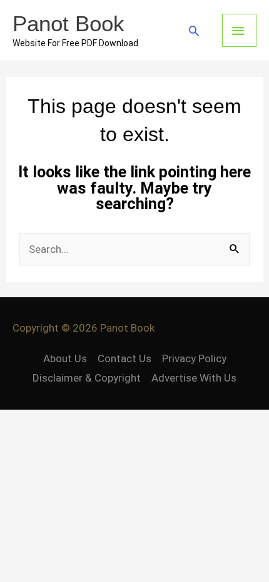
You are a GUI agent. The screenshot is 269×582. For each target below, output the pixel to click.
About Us (65, 358)
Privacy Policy (194, 358)
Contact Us (124, 358)
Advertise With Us (193, 378)
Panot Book (68, 23)
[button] (194, 30)
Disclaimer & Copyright (87, 378)
